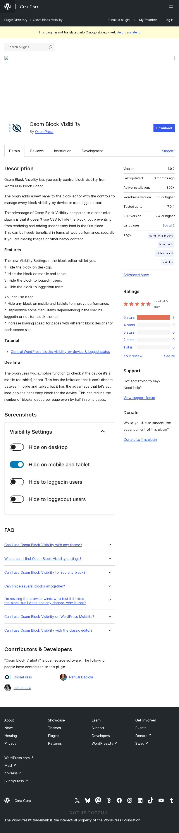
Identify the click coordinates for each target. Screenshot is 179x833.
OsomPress (44, 131)
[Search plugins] (50, 47)
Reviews (37, 151)
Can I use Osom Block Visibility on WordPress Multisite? (49, 617)
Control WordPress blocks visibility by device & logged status (60, 351)
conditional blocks (161, 235)
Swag (142, 743)
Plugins (53, 736)
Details (14, 151)
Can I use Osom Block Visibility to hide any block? (44, 572)
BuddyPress (16, 781)
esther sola (22, 687)
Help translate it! (129, 32)
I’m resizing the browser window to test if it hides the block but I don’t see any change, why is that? (45, 601)
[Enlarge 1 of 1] (109, 428)
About (9, 720)
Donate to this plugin (140, 439)
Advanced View (136, 275)
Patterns (55, 743)
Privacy (10, 743)
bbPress (13, 773)
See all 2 (169, 225)
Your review (133, 356)
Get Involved (145, 720)
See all (169, 356)
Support (168, 151)
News (9, 728)
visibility (167, 262)
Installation (62, 151)
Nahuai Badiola (81, 677)
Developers (101, 736)
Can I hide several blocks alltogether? (34, 586)
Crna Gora (23, 800)
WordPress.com (19, 758)
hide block (166, 244)
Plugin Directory (16, 20)
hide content (165, 253)
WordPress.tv (105, 743)
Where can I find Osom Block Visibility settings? (42, 559)
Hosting (10, 736)
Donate (143, 736)
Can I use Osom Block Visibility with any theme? (43, 545)
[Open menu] (172, 6)
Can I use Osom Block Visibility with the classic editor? (48, 630)
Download (164, 128)
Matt (10, 765)
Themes (54, 728)
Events (140, 728)
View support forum (139, 398)
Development (92, 151)
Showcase (56, 720)
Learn (96, 720)
